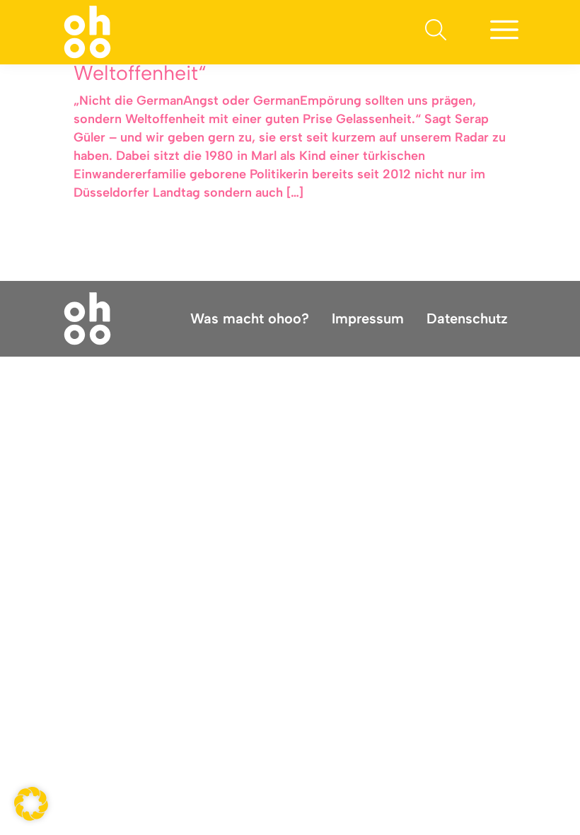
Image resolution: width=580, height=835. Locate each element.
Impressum (368, 318)
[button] (31, 804)
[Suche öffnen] (436, 32)
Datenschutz (467, 318)
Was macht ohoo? (249, 318)
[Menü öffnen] (504, 32)
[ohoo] (87, 31)
